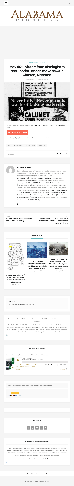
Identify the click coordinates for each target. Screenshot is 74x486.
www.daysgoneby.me (44, 178)
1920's (9, 145)
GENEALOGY (42, 145)
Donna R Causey (43, 79)
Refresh (33, 138)
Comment (11, 154)
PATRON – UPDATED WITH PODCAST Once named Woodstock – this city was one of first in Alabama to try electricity (58, 264)
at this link (57, 332)
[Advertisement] (37, 39)
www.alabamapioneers (25, 178)
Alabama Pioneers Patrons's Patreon (47, 125)
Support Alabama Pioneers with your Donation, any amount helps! (30, 385)
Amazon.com (30, 180)
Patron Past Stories (37, 63)
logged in (19, 304)
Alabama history (18, 145)
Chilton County (30, 145)
